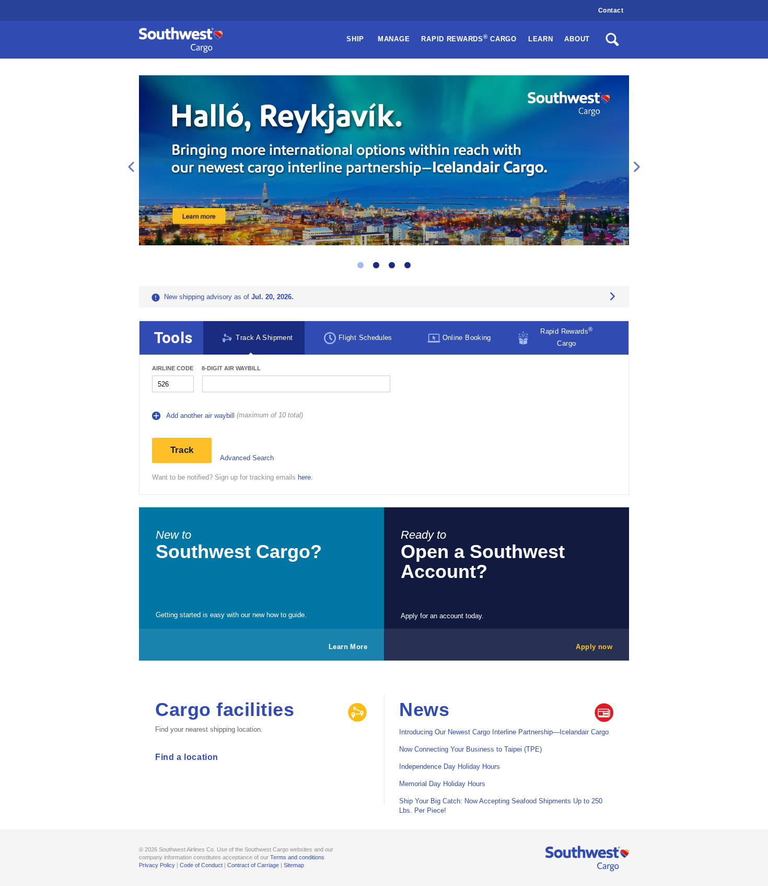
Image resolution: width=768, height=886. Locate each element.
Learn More (348, 647)
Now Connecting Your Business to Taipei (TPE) (470, 749)
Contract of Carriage (253, 865)
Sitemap (294, 865)
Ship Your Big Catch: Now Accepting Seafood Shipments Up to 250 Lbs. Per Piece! (500, 805)
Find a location (186, 757)
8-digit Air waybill (231, 368)
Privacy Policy (157, 865)
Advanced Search (247, 458)
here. (305, 477)
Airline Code (172, 368)
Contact (611, 10)
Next (637, 167)
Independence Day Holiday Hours (449, 766)
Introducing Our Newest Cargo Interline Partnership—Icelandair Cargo (504, 732)
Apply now (594, 647)
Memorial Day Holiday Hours (442, 784)
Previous (131, 167)
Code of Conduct (201, 865)
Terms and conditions (297, 857)
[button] (468, 39)
